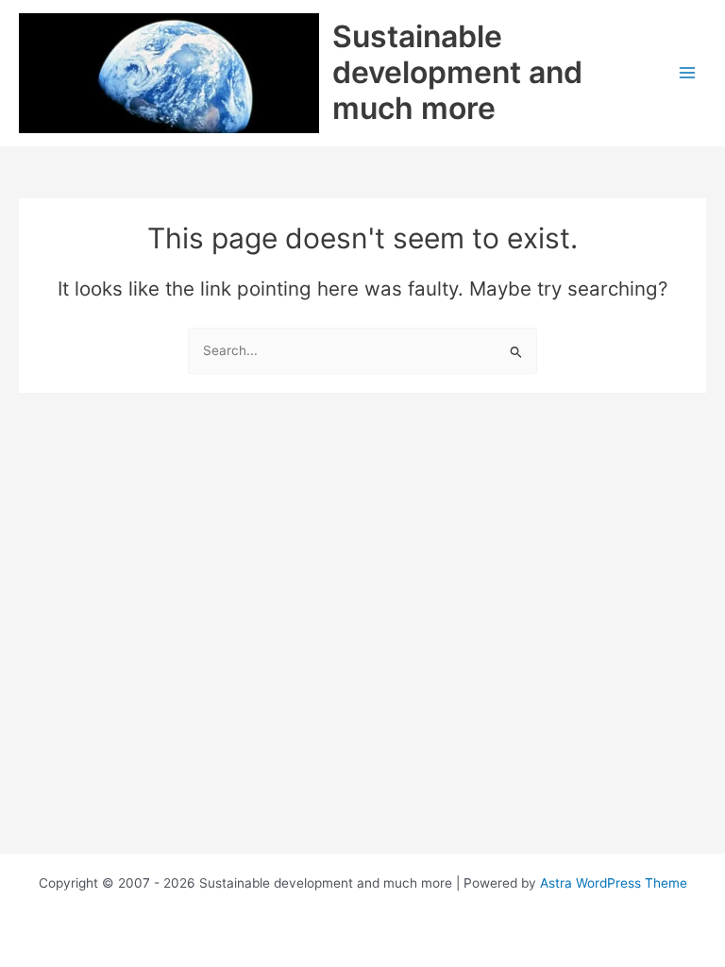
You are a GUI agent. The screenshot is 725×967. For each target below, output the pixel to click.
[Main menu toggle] (687, 73)
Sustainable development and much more (457, 72)
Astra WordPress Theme (613, 883)
